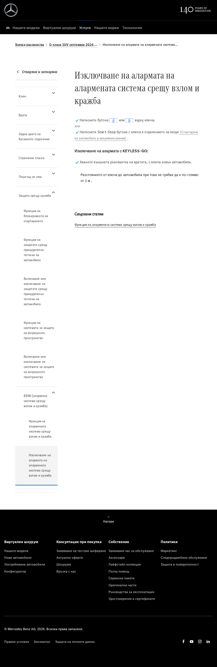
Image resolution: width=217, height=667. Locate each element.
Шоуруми (63, 564)
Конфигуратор (15, 571)
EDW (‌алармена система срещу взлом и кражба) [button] (36, 401)
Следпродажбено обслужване (184, 557)
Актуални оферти (69, 557)
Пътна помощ (118, 571)
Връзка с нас (66, 571)
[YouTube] (191, 641)
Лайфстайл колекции (124, 564)
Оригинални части (122, 585)
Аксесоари (116, 557)
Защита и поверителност (180, 564)
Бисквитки (42, 641)
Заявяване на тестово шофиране (81, 551)
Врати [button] (23, 115)
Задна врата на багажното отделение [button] (34, 136)
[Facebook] (183, 641)
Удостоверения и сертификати (131, 598)
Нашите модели (16, 551)
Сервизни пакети (121, 578)
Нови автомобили (18, 557)
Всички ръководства (29, 44)
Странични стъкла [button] (32, 158)
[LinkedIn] (208, 641)
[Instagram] (199, 641)
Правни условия (16, 641)
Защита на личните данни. (75, 641)
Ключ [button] (22, 96)
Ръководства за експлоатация (131, 592)
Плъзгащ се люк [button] (30, 177)
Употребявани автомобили (24, 564)
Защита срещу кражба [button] (35, 195)
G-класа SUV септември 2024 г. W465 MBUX (73, 44)
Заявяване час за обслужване (131, 551)
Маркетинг (169, 551)
